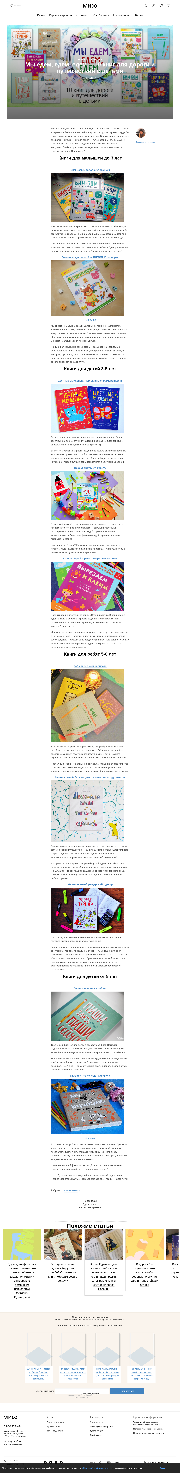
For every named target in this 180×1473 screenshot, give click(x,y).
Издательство (122, 15)
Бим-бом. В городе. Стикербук (90, 169)
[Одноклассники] (56, 1462)
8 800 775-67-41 (14, 1426)
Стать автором (96, 1422)
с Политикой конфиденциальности (97, 1468)
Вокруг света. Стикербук (90, 467)
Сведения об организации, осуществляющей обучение (146, 1423)
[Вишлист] (161, 5)
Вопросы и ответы (55, 1422)
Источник (90, 320)
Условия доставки (55, 1431)
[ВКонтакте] (50, 1462)
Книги (41, 15)
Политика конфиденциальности (148, 1433)
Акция (85, 15)
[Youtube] (45, 1462)
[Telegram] (61, 1462)
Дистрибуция (96, 1431)
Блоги (139, 15)
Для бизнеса (101, 15)
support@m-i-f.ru (12, 1441)
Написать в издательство (156, 1462)
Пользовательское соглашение (148, 1429)
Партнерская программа (101, 1426)
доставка (18, 6)
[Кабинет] (154, 5)
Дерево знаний (54, 1426)
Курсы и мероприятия (63, 15)
